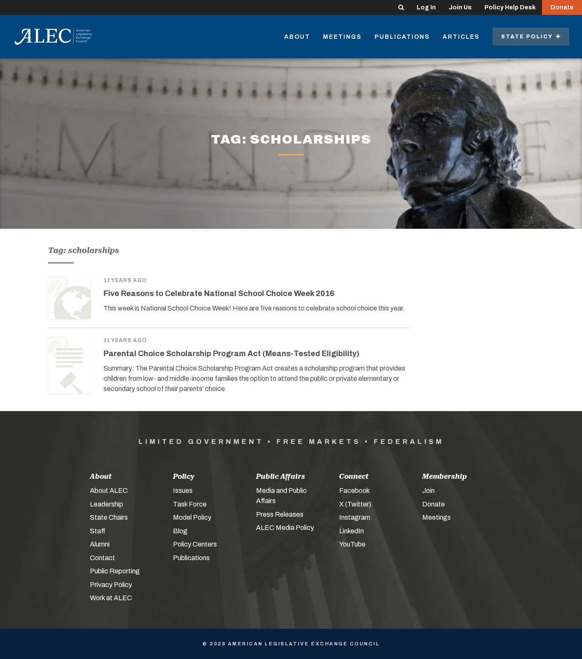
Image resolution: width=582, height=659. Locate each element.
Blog (180, 531)
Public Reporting (115, 571)
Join (428, 490)
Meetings (342, 37)
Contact (102, 557)
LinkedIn (351, 531)
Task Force (190, 504)
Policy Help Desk (510, 7)
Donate (561, 7)
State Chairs (109, 517)
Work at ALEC (111, 597)
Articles (461, 37)
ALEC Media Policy (285, 527)
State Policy (528, 37)
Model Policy (192, 517)
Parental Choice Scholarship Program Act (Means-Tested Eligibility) (232, 353)
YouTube (352, 544)
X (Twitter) (355, 504)
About (297, 37)
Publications (402, 37)
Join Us (460, 7)
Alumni (99, 544)
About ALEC (109, 490)
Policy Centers (195, 544)
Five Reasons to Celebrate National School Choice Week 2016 (219, 293)
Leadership (106, 504)
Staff (97, 531)
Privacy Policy (111, 584)
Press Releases (279, 514)
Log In (426, 7)
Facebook (354, 490)
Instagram (354, 517)
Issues (183, 490)
